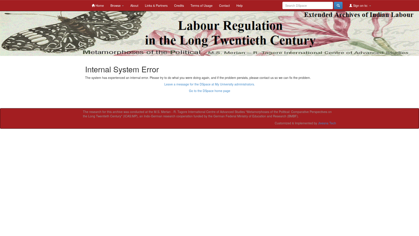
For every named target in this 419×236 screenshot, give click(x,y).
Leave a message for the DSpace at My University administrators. (209, 84)
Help (239, 5)
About (134, 5)
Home (99, 5)
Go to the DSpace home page (209, 90)
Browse (116, 5)
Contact (224, 5)
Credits (179, 5)
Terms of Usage (202, 5)
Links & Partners (156, 5)
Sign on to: (360, 5)
